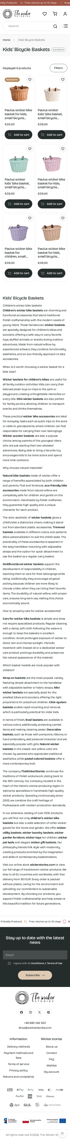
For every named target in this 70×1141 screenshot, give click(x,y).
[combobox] (31, 26)
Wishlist (51, 1065)
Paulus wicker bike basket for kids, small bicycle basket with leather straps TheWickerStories (18, 114)
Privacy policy (18, 1070)
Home (6, 40)
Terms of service (18, 1064)
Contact (51, 1053)
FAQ (51, 1059)
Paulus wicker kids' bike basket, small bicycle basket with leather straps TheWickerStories (51, 114)
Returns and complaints (18, 1076)
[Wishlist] (45, 14)
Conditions (37, 963)
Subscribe (33, 975)
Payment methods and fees (18, 1055)
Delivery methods (18, 1046)
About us (51, 1046)
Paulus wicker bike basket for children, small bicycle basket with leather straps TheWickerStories (18, 253)
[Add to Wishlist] (29, 79)
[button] (55, 14)
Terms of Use (54, 963)
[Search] (55, 26)
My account (51, 1072)
